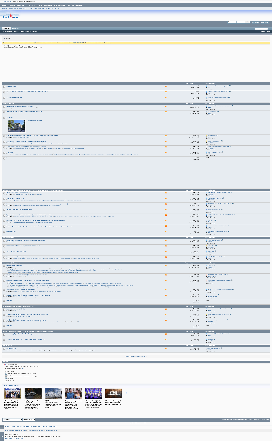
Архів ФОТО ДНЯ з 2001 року (35, 120)
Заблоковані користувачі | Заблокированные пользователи (28, 92)
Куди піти (21, 5)
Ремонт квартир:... (213, 295)
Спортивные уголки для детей (74, 200)
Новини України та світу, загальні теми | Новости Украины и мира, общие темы (32, 136)
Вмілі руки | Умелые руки (20, 194)
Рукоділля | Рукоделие (115, 269)
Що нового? (15, 28)
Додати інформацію (51, 430)
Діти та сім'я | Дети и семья (15, 198)
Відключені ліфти (212, 111)
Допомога (255, 22)
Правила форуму (12, 86)
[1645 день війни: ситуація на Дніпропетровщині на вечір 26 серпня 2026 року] (113, 400)
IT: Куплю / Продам (19, 316)
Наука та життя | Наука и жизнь (22, 137)
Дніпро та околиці (8, 103)
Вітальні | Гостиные (19, 242)
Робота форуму (7, 345)
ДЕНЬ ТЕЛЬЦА (211, 245)
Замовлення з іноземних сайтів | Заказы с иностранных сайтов (26, 275)
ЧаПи (4, 31)
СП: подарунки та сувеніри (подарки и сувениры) (111, 285)
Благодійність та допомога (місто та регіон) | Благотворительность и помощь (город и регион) (37, 204)
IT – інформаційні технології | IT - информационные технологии (27, 314)
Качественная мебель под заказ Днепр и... (219, 280)
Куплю (16, 291)
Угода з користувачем (259, 419)
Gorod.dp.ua (7, 1)
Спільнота (16, 31)
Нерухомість (23, 8)
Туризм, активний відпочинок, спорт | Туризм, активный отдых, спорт (29, 215)
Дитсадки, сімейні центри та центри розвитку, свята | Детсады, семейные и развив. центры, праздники (39, 200)
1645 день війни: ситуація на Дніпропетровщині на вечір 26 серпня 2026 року (113, 402)
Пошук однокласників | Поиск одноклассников (58, 258)
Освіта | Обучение (47, 148)
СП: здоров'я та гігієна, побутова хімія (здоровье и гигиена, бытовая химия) (55, 285)
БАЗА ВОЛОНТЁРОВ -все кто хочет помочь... (220, 106)
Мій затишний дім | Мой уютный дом (18, 193)
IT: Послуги (28, 316)
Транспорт (9, 152)
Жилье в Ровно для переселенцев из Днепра (220, 289)
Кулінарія (31, 194)
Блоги (44, 8)
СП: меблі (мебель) (12, 287)
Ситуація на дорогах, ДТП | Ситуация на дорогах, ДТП (27, 154)
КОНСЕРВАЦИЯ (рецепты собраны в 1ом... (219, 192)
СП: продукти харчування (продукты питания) (44, 287)
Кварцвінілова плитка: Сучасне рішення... (219, 309)
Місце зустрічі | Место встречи (16, 251)
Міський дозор (53, 8)
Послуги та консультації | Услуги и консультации (49, 291)
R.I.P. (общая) (211, 220)
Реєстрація (264, 22)
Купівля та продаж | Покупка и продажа (115, 154)
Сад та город (39, 194)
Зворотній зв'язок (227, 419)
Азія (27, 276)
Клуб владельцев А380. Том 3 (216, 256)
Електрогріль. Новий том (214, 141)
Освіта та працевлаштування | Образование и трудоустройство (26, 147)
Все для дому (11, 269)
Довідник (48, 5)
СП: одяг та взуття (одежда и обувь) (16, 283)
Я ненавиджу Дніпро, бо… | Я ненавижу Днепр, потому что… (26, 339)
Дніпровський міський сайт (240, 419)
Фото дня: (9, 117)
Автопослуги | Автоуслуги (133, 154)
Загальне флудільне (213, 135)
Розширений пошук (264, 31)
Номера (74, 322)
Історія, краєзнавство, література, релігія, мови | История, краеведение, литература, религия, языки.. (39, 226)
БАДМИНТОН (211, 251)
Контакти (8, 430)
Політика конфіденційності (35, 430)
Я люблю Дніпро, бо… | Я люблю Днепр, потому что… (23, 334)
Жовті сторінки (7, 8)
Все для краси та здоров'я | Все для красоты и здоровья (21, 270)
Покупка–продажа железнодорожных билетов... (221, 214)
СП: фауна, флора (110, 287)
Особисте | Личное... (9, 237)
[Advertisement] (66, 66)
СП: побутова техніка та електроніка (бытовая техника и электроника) (74, 287)
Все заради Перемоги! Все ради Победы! (19, 106)
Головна (7, 427)
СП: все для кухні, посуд (25, 287)
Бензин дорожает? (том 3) (215, 152)
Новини (12, 5)
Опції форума (25, 31)
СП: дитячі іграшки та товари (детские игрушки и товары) (68, 283)
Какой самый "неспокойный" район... (218, 334)
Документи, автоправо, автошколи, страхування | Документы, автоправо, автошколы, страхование (78, 154)
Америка (16, 276)
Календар (9, 31)
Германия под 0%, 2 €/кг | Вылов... (217, 274)
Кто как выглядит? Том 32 (215, 240)
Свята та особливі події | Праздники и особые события (50, 270)
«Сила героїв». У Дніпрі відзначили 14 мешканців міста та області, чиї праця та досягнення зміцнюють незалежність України (93, 404)
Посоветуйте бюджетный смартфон (217, 320)
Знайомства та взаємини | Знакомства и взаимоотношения (25, 240)
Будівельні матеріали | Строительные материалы (26, 297)
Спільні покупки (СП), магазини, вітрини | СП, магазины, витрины (27, 280)
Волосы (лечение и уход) (214, 209)
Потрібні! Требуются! (35, 148)
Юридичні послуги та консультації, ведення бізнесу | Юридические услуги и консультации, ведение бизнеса (35, 272)
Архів (250, 419)
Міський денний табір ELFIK (215, 198)
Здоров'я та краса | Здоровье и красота (19, 209)
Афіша (4, 5)
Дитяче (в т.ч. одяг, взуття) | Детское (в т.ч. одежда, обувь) (94, 269)
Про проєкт (8, 438)
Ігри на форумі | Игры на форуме (43, 222)
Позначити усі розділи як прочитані (136, 356)
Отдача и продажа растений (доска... (218, 231)
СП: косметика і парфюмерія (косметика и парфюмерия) (21, 285)
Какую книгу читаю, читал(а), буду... (217, 226)
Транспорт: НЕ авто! (47, 154)
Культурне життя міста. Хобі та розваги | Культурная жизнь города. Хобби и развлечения (35, 220)
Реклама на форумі (15, 97)
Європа (22, 276)
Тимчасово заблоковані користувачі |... (218, 86)
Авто (16, 8)
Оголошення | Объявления (11, 263)
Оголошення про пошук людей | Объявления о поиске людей (29, 258)
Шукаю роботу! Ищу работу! (21, 148)
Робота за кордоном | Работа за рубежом (73, 148)
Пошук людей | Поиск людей (16, 257)
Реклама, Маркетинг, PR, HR (15, 309)
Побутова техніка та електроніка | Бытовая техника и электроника (32, 269)
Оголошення (59, 5)
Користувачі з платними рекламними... (218, 97)
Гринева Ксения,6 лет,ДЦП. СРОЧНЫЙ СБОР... (220, 203)
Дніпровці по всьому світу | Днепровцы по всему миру (85, 258)
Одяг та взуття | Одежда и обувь (70, 269)
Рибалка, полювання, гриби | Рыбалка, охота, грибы (67, 216)
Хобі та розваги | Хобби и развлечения (23, 222)
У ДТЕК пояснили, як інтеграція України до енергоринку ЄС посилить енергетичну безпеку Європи (53, 404)
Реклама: (9, 301)
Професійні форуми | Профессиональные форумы (18, 306)
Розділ (6, 28)
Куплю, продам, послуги (14, 266)
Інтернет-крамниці (74, 5)
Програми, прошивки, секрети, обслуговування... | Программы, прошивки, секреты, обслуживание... (39, 322)
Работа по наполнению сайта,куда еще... (219, 314)
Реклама (9, 158)
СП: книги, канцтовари (98, 287)
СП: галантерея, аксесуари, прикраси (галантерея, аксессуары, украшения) (102, 283)
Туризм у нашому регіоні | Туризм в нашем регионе (94, 216)
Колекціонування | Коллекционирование (76, 270)
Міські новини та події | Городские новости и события (24, 112)
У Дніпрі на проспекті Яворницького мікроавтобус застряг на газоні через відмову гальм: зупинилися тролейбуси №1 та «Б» (32, 405)
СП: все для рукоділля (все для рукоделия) (86, 285)
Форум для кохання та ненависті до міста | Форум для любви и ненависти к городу (28, 331)
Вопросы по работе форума (213, 348)
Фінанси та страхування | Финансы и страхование (55, 143)
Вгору (267, 419)
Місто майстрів (35, 8)
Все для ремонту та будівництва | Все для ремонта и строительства (28, 295)
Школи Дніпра (57, 148)
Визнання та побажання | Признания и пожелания (23, 246)
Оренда (27, 291)
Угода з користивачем (19, 430)
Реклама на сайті (19, 438)
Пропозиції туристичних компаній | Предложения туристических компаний (33, 216)
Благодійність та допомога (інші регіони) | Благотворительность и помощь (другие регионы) (37, 205)
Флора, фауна (92, 270)
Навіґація (34, 31)
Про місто (31, 5)
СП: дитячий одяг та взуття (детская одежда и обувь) (39, 283)
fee (23, 368)
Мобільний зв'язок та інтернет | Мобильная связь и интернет (26, 320)
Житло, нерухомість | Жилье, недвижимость (21, 289)
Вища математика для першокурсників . (219, 146)
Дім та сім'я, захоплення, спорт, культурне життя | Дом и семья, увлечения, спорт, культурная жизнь (33, 190)
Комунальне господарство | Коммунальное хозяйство (27, 143)
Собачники (210, 339)
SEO (15, 310)
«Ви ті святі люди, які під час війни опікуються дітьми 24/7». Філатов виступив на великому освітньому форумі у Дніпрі (12, 405)
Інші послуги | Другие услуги (71, 272)
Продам (22, 291)
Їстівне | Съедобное (55, 269)
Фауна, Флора (11, 231)
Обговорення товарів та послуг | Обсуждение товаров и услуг (26, 141)
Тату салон (210, 265)
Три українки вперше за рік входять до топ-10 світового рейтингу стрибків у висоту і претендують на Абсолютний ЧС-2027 (73, 405)
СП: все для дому (129, 285)
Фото (39, 5)
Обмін (33, 291)
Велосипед (111, 216)
